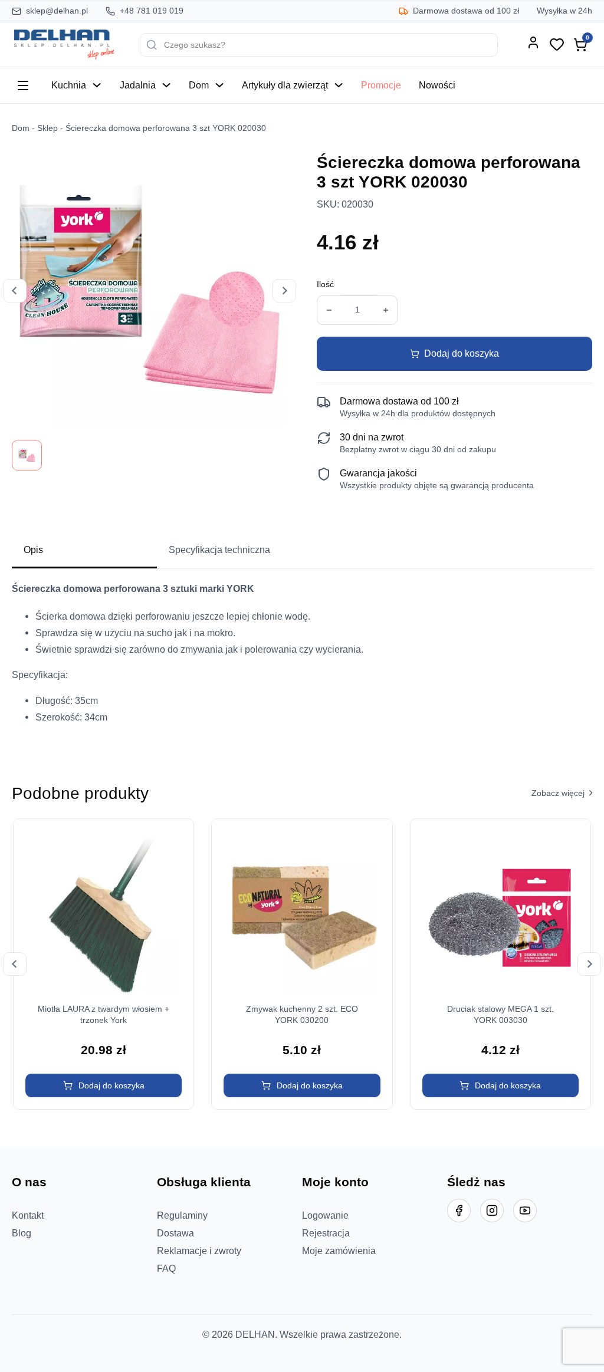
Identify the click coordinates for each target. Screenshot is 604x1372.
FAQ (166, 1268)
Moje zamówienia (339, 1250)
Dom (199, 85)
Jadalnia (138, 85)
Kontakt (28, 1215)
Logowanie (325, 1215)
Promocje (381, 85)
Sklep (47, 128)
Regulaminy (182, 1215)
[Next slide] (284, 290)
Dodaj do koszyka (461, 353)
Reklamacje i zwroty (199, 1250)
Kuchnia (68, 85)
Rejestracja (326, 1233)
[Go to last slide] (15, 964)
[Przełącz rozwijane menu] (96, 85)
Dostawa (175, 1233)
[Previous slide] (15, 290)
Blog (21, 1233)
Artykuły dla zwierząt (285, 85)
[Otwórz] (23, 85)
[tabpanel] (302, 657)
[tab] (84, 550)
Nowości (437, 85)
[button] (103, 1085)
